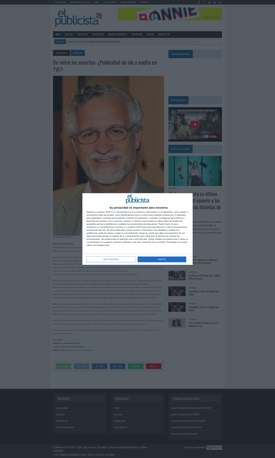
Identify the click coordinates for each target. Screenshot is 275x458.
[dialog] (137, 229)
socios (113, 212)
